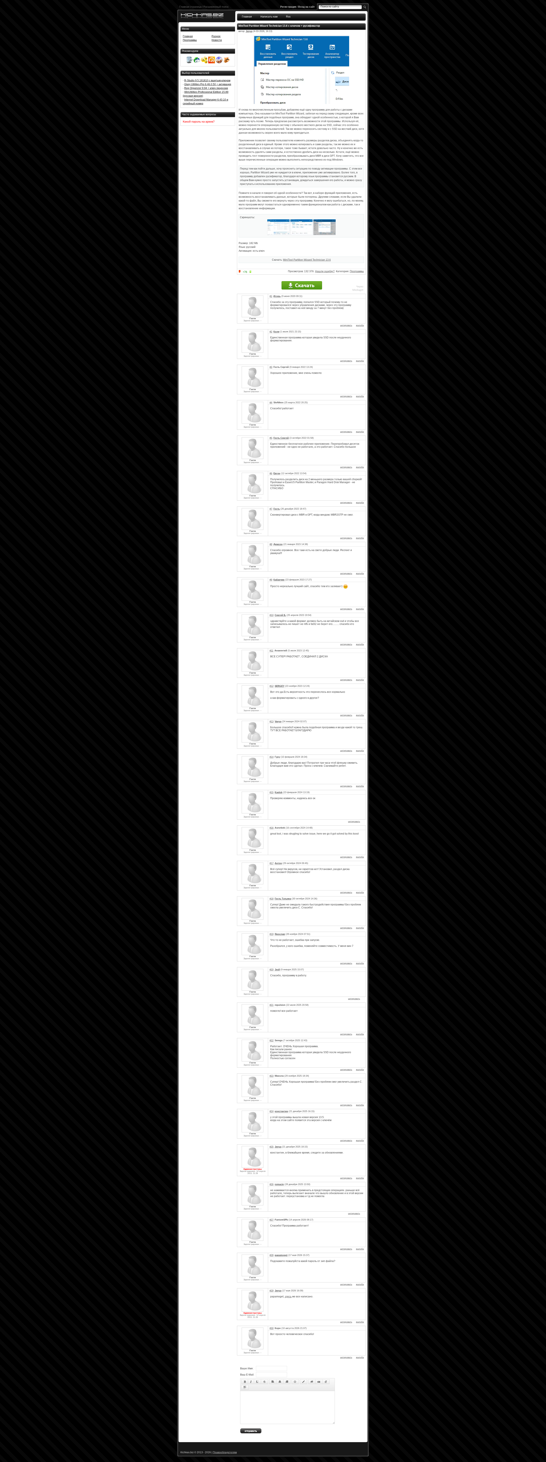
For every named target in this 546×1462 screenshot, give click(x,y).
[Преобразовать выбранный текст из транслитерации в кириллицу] (326, 1381)
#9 (271, 579)
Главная (247, 16)
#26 (271, 1184)
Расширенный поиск (215, 6)
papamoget (281, 1255)
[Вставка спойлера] (244, 1387)
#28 (271, 1255)
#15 (271, 792)
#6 (271, 473)
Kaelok (278, 792)
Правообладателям (225, 1452)
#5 (271, 438)
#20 (271, 969)
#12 (271, 686)
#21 (271, 1005)
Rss (288, 16)
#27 (271, 1219)
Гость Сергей (281, 438)
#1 (271, 296)
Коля (276, 331)
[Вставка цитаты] (318, 1381)
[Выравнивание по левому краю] (272, 1381)
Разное (216, 36)
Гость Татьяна (283, 898)
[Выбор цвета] (303, 1381)
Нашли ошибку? (325, 271)
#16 (271, 827)
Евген (276, 473)
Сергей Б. (280, 615)
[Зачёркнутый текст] (264, 1381)
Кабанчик (279, 579)
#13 (271, 721)
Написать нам (268, 16)
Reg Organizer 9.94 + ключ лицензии (206, 88)
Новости (217, 40)
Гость (276, 508)
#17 (271, 863)
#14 (271, 757)
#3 (271, 367)
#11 (271, 650)
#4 (271, 402)
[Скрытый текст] (311, 1381)
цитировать (346, 325)
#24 (271, 1111)
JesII (277, 969)
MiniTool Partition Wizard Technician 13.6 (307, 259)
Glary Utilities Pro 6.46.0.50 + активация (207, 84)
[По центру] (279, 1381)
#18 (271, 898)
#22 (271, 1040)
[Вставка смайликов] (295, 1381)
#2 (271, 331)
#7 (271, 508)
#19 (271, 934)
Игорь (277, 296)
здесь (288, 1296)
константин (281, 1111)
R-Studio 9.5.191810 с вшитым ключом (207, 80)
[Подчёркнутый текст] (257, 1381)
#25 (271, 1146)
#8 (271, 544)
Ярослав (280, 934)
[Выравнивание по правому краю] (286, 1381)
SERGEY (279, 686)
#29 (271, 1290)
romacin (279, 1184)
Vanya (278, 721)
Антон (278, 863)
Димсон (278, 544)
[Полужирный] (244, 1381)
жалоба (360, 325)
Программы (357, 271)
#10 (271, 615)
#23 (271, 1076)
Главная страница (190, 6)
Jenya (249, 31)
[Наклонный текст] (251, 1381)
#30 (271, 1328)
